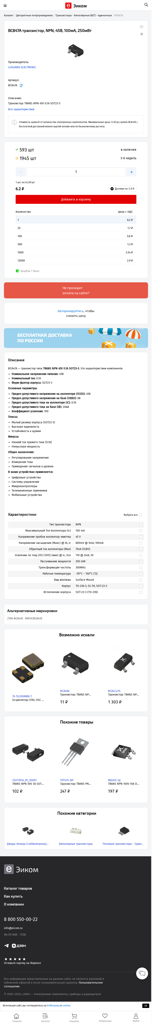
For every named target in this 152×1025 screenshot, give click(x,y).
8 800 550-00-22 (21, 919)
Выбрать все (131, 514)
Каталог (8, 15)
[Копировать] (21, 85)
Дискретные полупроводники (34, 15)
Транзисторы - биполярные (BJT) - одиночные (83, 15)
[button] (76, 50)
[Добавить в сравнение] (141, 33)
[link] (107, 525)
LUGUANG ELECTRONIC (22, 67)
